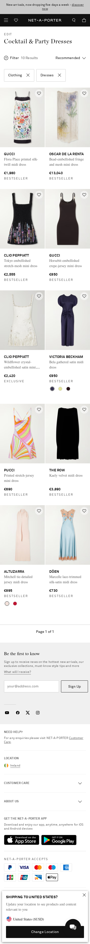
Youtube (7, 713)
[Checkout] (82, 20)
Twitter (28, 713)
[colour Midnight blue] (52, 389)
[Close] (84, 895)
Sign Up (74, 686)
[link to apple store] (21, 840)
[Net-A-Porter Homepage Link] (45, 20)
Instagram (38, 713)
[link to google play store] (58, 840)
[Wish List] (16, 21)
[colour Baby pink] (7, 603)
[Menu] (6, 20)
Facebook (18, 713)
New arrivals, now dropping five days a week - (45, 7)
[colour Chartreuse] (60, 389)
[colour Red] (15, 603)
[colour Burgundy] (68, 389)
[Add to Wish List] (39, 93)
